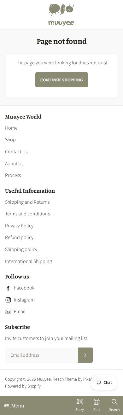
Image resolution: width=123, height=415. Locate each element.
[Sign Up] (85, 355)
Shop (10, 139)
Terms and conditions (27, 213)
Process (13, 175)
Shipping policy (21, 249)
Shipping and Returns (27, 202)
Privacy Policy (19, 225)
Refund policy (19, 237)
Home (11, 128)
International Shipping (28, 261)
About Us (14, 163)
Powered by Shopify (23, 386)
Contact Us (16, 151)
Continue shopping (61, 79)
